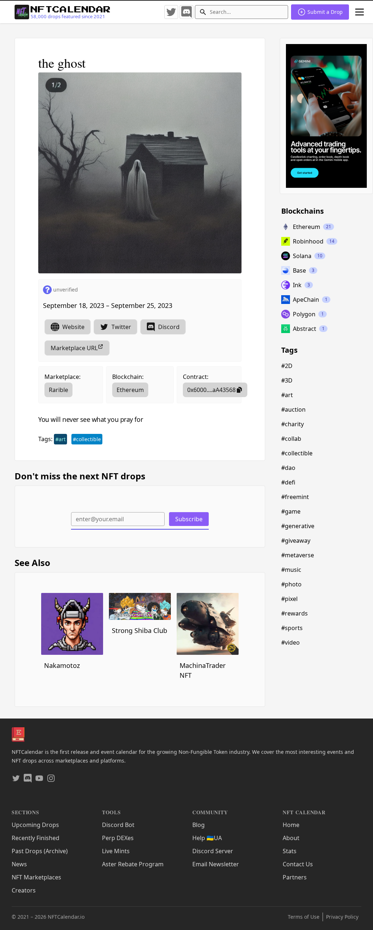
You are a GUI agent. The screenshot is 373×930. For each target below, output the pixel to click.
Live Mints (116, 851)
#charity (292, 424)
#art (60, 439)
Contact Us (298, 864)
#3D (286, 380)
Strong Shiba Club (139, 630)
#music (291, 570)
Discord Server (212, 851)
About (291, 838)
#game (291, 511)
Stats (290, 851)
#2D (286, 366)
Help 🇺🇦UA (207, 838)
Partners (295, 877)
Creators (24, 890)
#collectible (87, 439)
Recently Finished (35, 838)
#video (290, 642)
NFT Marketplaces (36, 877)
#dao (288, 468)
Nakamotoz (62, 665)
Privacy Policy (342, 916)
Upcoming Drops (35, 825)
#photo (291, 584)
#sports (292, 628)
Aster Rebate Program (133, 864)
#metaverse (297, 555)
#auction (293, 409)
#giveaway (295, 541)
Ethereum (130, 390)
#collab (291, 439)
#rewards (294, 613)
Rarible (58, 390)
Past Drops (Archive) (40, 851)
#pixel (289, 599)
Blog (198, 825)
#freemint (295, 497)
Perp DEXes (118, 838)
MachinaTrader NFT (202, 670)
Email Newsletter (215, 864)
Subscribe (189, 519)
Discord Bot (118, 825)
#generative (297, 526)
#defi (288, 482)
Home (291, 825)
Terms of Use (303, 916)
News (19, 864)
